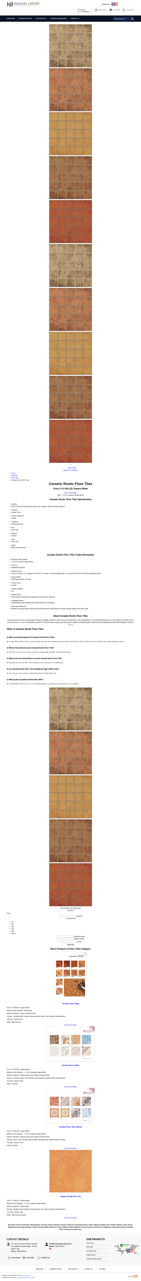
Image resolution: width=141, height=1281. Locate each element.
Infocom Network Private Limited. (26, 1277)
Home (13, 473)
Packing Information (58, 18)
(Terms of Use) (27, 1275)
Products (14, 475)
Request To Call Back (70, 470)
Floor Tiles (15, 478)
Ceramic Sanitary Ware (93, 1259)
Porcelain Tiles (91, 1251)
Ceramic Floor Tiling (70, 1004)
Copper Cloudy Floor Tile (70, 1196)
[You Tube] (116, 5)
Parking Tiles (90, 1255)
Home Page (11, 18)
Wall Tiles (89, 1247)
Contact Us (74, 18)
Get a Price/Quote (70, 493)
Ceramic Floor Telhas (70, 1065)
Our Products (41, 18)
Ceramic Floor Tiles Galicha (70, 1127)
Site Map (102, 1269)
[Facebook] (113, 5)
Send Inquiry (71, 468)
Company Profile (25, 18)
